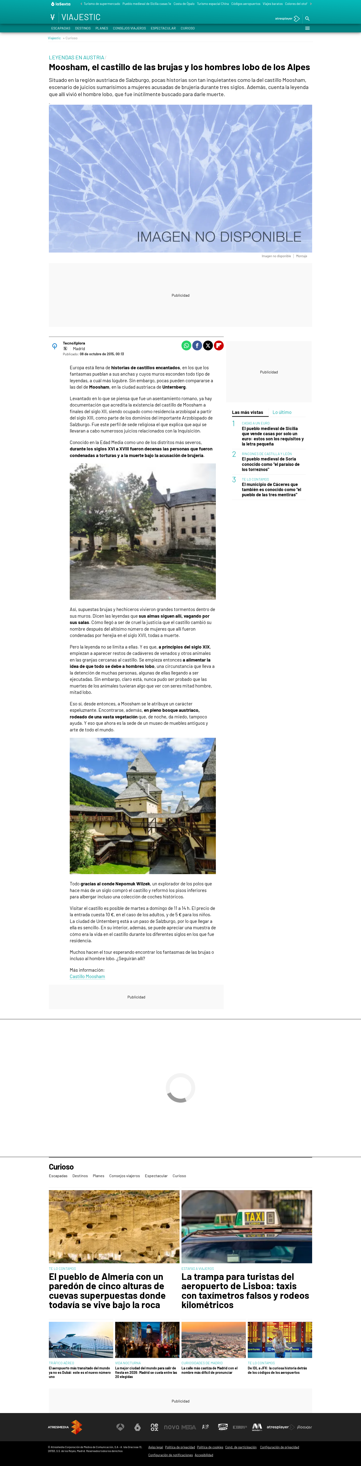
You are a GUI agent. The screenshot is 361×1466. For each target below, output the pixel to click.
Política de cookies (210, 1447)
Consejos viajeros (129, 28)
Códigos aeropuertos (245, 4)
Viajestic (54, 38)
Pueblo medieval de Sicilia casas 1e (147, 4)
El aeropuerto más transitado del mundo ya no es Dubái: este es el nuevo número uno (80, 1372)
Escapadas (60, 28)
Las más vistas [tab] (247, 412)
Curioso (188, 28)
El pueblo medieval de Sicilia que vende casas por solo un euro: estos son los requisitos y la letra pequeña (273, 436)
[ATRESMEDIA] (65, 1427)
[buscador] (307, 19)
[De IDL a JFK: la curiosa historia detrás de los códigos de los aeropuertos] (280, 1340)
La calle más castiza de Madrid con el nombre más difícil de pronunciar (209, 1370)
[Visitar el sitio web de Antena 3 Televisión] (120, 1427)
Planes (102, 28)
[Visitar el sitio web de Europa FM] (240, 1427)
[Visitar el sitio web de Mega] (188, 1427)
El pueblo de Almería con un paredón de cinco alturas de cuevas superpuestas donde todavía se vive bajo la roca (107, 1290)
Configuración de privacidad (279, 1447)
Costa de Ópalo (184, 4)
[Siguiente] (309, 4)
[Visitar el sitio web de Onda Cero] (223, 1427)
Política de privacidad (180, 1447)
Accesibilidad (204, 1455)
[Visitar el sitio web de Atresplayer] (281, 1427)
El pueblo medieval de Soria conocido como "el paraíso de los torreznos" (271, 464)
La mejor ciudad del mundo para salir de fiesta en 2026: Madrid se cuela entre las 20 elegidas (146, 1372)
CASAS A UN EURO (256, 423)
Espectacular (163, 28)
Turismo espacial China (213, 4)
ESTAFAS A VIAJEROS (197, 1268)
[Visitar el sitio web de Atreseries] (205, 1427)
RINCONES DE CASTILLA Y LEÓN (267, 454)
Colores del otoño (297, 4)
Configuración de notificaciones (170, 1455)
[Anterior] (80, 4)
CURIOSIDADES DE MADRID (202, 1363)
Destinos (83, 28)
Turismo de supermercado (102, 4)
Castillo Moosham (87, 976)
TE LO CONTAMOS (255, 479)
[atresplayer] (286, 19)
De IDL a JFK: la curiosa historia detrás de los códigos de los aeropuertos (277, 1370)
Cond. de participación (241, 1447)
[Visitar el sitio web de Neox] (154, 1427)
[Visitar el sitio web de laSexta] (137, 1427)
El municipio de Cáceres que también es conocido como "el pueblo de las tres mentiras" (271, 489)
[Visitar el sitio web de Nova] (171, 1427)
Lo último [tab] (282, 412)
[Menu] (307, 28)
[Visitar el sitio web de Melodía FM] (257, 1427)
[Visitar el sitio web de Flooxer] (304, 1427)
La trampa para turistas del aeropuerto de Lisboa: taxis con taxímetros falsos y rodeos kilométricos (245, 1290)
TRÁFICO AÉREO (61, 1363)
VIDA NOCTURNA (128, 1363)
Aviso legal (155, 1447)
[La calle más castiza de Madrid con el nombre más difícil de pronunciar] (213, 1340)
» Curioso (70, 38)
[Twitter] (65, 348)
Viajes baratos (273, 4)
